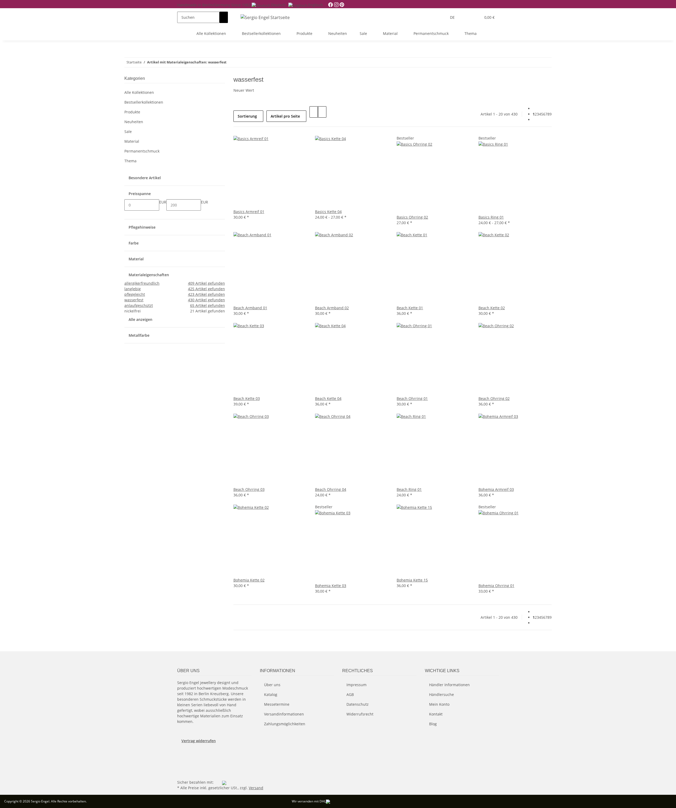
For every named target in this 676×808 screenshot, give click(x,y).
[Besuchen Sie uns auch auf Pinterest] (181, 760)
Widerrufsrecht (359, 714)
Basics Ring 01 (491, 217)
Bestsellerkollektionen (143, 102)
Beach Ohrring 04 (330, 489)
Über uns (272, 684)
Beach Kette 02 (491, 307)
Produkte (132, 111)
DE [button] (453, 17)
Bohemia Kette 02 (249, 580)
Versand (256, 787)
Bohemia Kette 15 (412, 580)
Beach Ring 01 (409, 489)
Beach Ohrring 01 (412, 398)
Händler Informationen (449, 684)
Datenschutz (357, 704)
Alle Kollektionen (139, 92)
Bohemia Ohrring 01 (496, 585)
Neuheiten (133, 121)
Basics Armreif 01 (248, 211)
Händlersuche (441, 694)
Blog (433, 723)
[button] (466, 17)
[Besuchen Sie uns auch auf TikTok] (181, 772)
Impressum (356, 684)
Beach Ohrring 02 (494, 398)
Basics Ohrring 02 (412, 217)
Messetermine (276, 704)
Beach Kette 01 (410, 307)
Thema (130, 160)
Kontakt (436, 714)
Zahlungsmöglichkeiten (284, 723)
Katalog (270, 694)
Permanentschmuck (141, 151)
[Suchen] (223, 17)
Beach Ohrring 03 (249, 489)
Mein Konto (439, 704)
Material (131, 141)
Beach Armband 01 (250, 307)
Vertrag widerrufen (198, 740)
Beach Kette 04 (328, 398)
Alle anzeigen (140, 319)
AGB (350, 694)
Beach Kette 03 (246, 398)
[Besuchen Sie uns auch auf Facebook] (181, 754)
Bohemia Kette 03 (330, 585)
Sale (128, 131)
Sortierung (247, 116)
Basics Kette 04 (328, 211)
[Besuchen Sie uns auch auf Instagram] (181, 766)
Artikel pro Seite (285, 116)
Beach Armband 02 (332, 307)
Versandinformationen (284, 714)
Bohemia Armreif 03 (496, 489)
